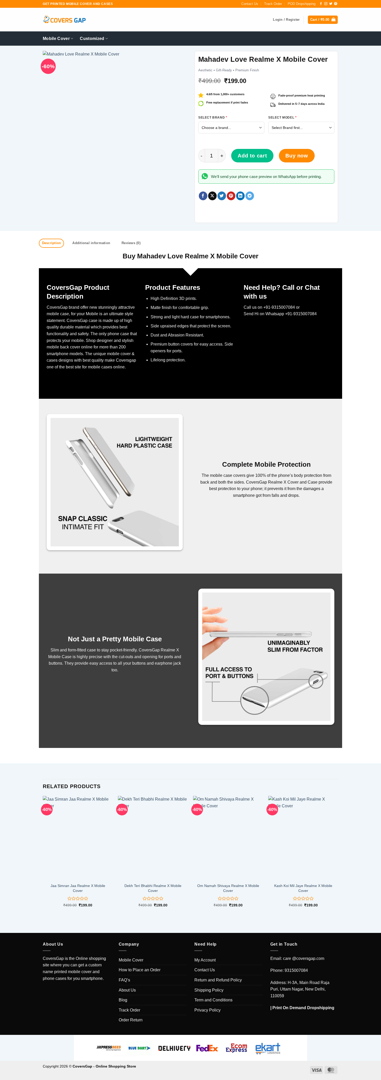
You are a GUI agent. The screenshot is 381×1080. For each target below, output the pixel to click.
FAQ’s (124, 980)
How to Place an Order (139, 970)
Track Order (273, 4)
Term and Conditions (213, 1000)
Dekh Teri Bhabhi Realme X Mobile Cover (152, 888)
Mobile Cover (56, 38)
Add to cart (252, 156)
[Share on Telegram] (249, 195)
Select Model (282, 117)
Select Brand (212, 117)
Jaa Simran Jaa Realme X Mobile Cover (78, 888)
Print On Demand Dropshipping (303, 1008)
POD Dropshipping (301, 4)
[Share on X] (212, 195)
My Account (205, 960)
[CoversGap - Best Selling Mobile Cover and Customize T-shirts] (64, 20)
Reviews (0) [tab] (131, 243)
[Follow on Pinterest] (335, 4)
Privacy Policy (207, 1010)
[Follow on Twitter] (330, 4)
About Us (127, 990)
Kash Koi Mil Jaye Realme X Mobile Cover (303, 888)
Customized (92, 38)
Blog (123, 1000)
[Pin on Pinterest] (231, 195)
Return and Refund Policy (218, 980)
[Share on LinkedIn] (240, 195)
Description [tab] (51, 243)
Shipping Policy (208, 990)
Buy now (296, 156)
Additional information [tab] (91, 243)
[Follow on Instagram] (325, 4)
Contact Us (249, 4)
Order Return (131, 1020)
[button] (323, 20)
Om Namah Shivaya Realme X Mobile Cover (228, 888)
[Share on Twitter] (221, 195)
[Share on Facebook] (203, 195)
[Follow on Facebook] (320, 4)
